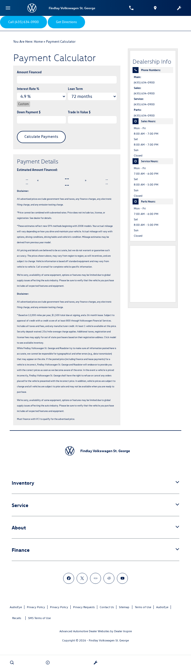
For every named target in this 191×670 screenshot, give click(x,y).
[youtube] (122, 578)
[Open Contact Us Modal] (48, 662)
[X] (82, 578)
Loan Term (75, 89)
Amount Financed (29, 72)
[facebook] (68, 578)
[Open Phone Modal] (131, 8)
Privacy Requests (84, 607)
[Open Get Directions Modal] (155, 8)
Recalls (16, 618)
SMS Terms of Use (39, 618)
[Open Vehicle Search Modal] (12, 662)
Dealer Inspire (123, 631)
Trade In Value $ (79, 112)
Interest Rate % (28, 89)
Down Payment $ (29, 112)
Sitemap (124, 607)
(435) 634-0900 (144, 82)
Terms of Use (143, 607)
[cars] (95, 578)
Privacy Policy (36, 607)
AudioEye (16, 607)
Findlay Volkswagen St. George (109, 640)
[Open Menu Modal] (8, 8)
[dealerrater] (108, 578)
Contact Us (107, 607)
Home (38, 41)
